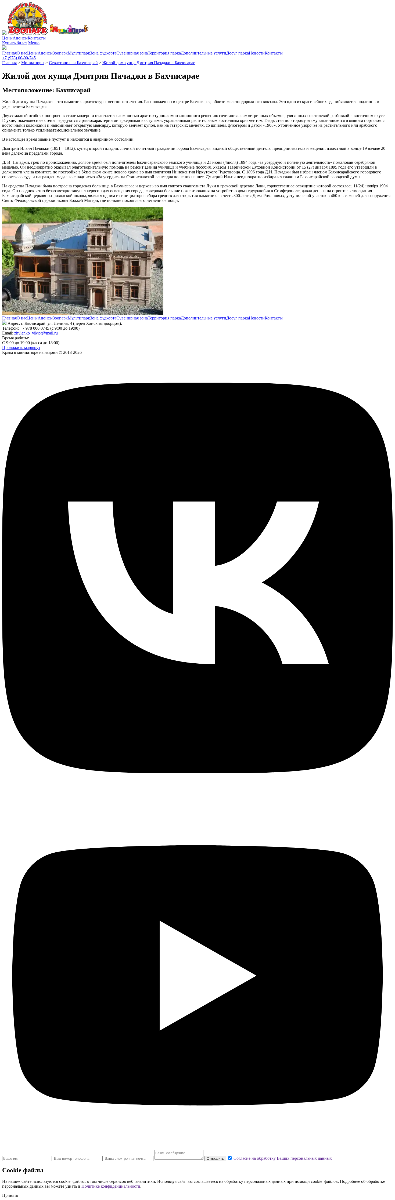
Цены (7, 38)
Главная (9, 53)
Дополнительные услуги (203, 53)
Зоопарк (60, 53)
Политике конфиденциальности (110, 1186)
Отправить (215, 1159)
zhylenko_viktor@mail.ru (36, 333)
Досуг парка (237, 53)
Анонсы (20, 38)
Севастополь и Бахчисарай (73, 62)
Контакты (37, 38)
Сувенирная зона (132, 53)
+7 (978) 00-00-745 (19, 58)
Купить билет (14, 43)
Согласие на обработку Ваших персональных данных (283, 1158)
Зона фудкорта (103, 53)
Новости (257, 53)
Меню (34, 43)
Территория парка (164, 53)
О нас (22, 53)
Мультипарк (79, 53)
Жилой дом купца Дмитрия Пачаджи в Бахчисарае (148, 62)
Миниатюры (32, 62)
